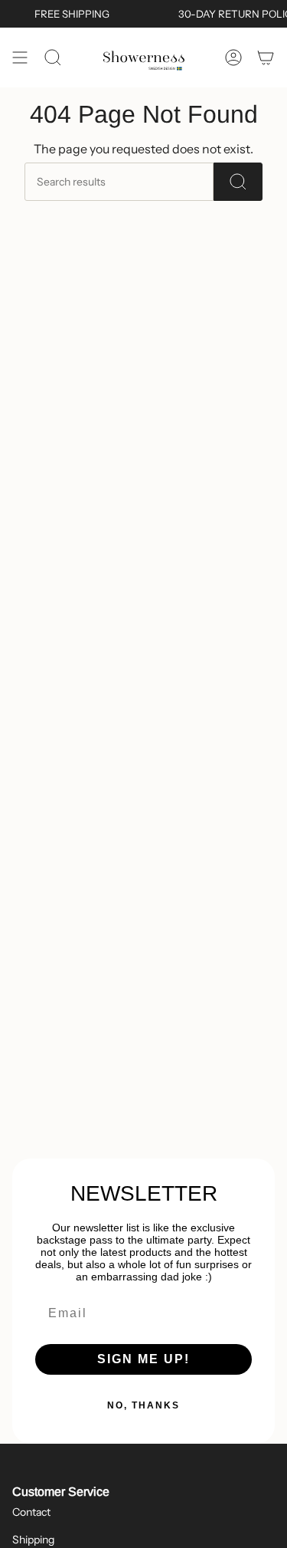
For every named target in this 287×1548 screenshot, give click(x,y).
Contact (31, 1512)
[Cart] (265, 58)
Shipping (33, 1539)
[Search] (238, 182)
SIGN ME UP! (143, 1359)
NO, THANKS (143, 1405)
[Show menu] (20, 58)
